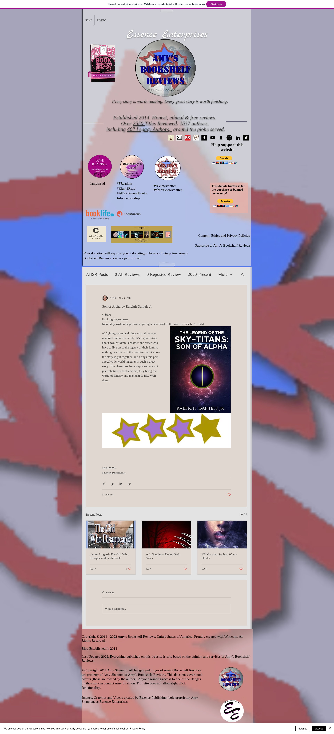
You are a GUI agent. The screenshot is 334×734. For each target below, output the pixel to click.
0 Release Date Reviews (113, 472)
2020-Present (199, 274)
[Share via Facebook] (103, 484)
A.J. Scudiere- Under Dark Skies (163, 556)
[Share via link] (129, 484)
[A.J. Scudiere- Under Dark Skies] (166, 534)
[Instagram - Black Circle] (229, 138)
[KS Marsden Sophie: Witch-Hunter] (222, 534)
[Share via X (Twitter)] (112, 484)
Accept (319, 728)
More (223, 274)
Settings (302, 728)
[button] (101, 20)
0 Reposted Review (164, 274)
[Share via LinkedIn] (120, 484)
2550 (139, 123)
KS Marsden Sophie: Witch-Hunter (219, 556)
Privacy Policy (137, 728)
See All (243, 514)
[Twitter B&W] (246, 138)
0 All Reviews (127, 274)
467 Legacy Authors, (149, 129)
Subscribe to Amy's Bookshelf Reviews (222, 245)
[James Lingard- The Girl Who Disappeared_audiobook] (111, 534)
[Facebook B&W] (204, 138)
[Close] (330, 728)
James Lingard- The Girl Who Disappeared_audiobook (109, 556)
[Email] (179, 138)
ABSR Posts (97, 274)
